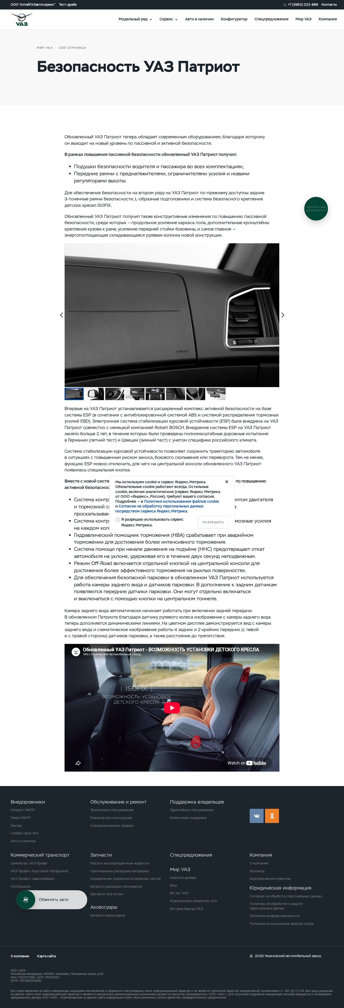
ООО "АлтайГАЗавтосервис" (33, 4)
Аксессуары (103, 907)
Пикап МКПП (21, 818)
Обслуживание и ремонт (118, 802)
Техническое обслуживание (112, 810)
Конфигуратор (234, 19)
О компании (259, 863)
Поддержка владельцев (197, 802)
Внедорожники (28, 802)
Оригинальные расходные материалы (119, 871)
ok (272, 816)
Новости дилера (183, 878)
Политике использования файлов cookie (181, 501)
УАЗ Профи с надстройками (32, 879)
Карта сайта (46, 956)
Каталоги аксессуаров (107, 915)
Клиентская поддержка (188, 818)
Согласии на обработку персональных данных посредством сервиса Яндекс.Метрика (159, 508)
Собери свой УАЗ (25, 833)
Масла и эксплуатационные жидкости (119, 863)
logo (27, 19)
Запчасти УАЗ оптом (106, 894)
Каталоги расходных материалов (116, 886)
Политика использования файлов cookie (282, 924)
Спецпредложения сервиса (111, 825)
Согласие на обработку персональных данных (286, 896)
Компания (328, 19)
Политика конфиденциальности (274, 916)
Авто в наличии (199, 19)
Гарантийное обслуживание (191, 810)
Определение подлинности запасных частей (125, 879)
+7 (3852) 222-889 (303, 4)
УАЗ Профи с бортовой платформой (39, 871)
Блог (174, 885)
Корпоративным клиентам (270, 879)
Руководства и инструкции (111, 818)
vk (257, 816)
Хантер (16, 825)
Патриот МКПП (23, 810)
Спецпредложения (271, 19)
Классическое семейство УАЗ (193, 901)
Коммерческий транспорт (40, 855)
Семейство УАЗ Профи (29, 863)
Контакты (329, 4)
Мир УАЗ (303, 19)
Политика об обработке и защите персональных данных (276, 906)
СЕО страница (73, 48)
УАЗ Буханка (20, 886)
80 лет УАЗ (179, 893)
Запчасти (101, 855)
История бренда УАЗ (186, 909)
